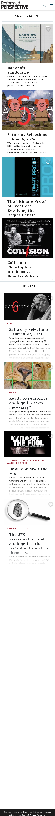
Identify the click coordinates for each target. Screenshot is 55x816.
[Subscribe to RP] (48, 28)
